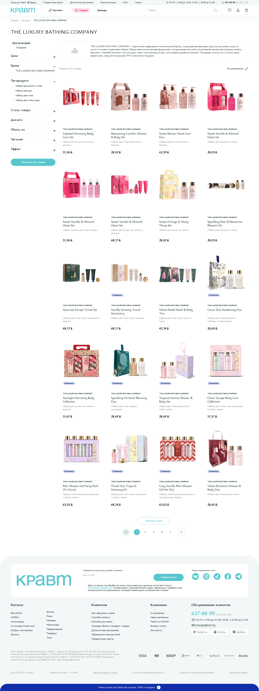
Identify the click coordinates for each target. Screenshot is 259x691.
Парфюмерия (54, 629)
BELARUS (16, 613)
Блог (125, 2)
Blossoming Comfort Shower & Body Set (129, 135)
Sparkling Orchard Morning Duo (129, 399)
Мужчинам (52, 624)
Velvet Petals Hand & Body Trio (176, 311)
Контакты (156, 630)
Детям (50, 612)
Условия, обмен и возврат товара (110, 626)
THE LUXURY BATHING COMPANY (77, 129)
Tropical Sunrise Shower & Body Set (176, 399)
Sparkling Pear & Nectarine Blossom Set (224, 223)
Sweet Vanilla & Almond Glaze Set (223, 135)
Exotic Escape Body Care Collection (222, 399)
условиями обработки (100, 588)
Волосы (15, 634)
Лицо (49, 616)
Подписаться (168, 577)
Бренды (102, 10)
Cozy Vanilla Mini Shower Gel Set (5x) (175, 487)
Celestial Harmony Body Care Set (78, 135)
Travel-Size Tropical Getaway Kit (123, 487)
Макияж (51, 620)
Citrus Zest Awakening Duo (224, 310)
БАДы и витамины (22, 630)
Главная (15, 20)
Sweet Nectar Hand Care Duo (175, 135)
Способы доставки (101, 621)
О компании (157, 613)
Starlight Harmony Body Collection (78, 399)
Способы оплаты (100, 617)
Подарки (51, 633)
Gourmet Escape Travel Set (80, 310)
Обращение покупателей (105, 634)
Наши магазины (108, 2)
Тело (49, 637)
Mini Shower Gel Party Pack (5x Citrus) (80, 487)
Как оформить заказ (103, 613)
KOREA (15, 617)
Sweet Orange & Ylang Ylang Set (173, 223)
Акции (138, 2)
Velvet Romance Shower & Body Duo (224, 487)
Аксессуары (17, 621)
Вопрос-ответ (158, 626)
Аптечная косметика (22, 626)
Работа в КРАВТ (160, 621)
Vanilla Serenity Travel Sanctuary (125, 311)
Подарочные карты (53, 2)
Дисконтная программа (81, 2)
